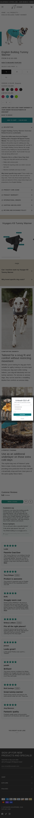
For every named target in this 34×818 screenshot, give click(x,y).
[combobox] (22, 405)
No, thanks (22, 418)
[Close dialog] (32, 398)
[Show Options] (30, 405)
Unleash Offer (22, 414)
